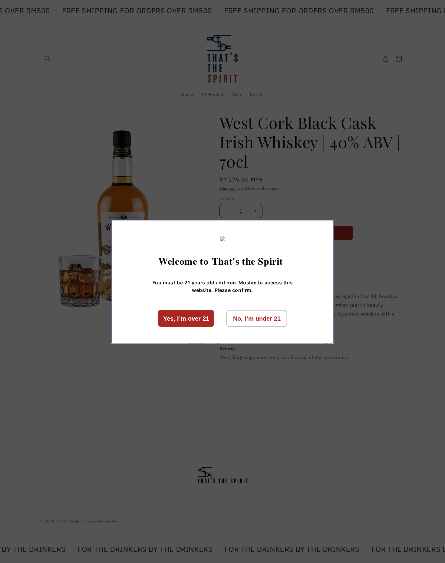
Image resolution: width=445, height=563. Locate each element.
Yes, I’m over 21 (186, 318)
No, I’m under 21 (257, 318)
